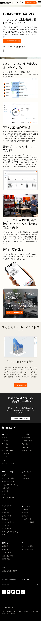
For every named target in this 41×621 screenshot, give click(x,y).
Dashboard (25, 478)
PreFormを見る (20, 385)
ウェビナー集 (26, 519)
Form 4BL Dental (7, 450)
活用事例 (25, 509)
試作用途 (5, 509)
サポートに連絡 (27, 546)
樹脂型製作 (6, 513)
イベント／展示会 (28, 522)
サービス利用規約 (22, 611)
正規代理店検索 (7, 556)
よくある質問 (11, 614)
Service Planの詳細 (14, 312)
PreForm (25, 475)
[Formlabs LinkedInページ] (23, 592)
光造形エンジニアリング (10, 485)
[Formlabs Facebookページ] (4, 592)
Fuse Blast (25, 447)
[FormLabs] (6, 3)
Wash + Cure (26, 437)
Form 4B (5, 441)
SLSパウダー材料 (8, 478)
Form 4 (4, 437)
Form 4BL (5, 447)
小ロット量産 (6, 516)
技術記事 (25, 513)
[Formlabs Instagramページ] (13, 592)
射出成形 (5, 519)
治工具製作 (6, 525)
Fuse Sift (25, 444)
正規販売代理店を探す (30, 2)
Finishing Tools (27, 450)
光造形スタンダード (9, 481)
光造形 (4, 475)
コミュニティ (6, 552)
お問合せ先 (6, 559)
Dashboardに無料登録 (12, 41)
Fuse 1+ (4, 460)
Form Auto (5, 454)
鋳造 (3, 494)
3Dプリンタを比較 (8, 463)
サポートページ (27, 549)
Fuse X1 (4, 457)
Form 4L (5, 444)
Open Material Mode (8, 498)
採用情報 (5, 549)
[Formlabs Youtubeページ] (18, 592)
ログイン (7, 51)
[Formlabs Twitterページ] (8, 592)
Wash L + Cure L (27, 441)
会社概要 (5, 546)
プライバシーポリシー (8, 611)
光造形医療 (6, 491)
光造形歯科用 (6, 488)
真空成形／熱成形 (8, 522)
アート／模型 (6, 529)
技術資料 (25, 516)
